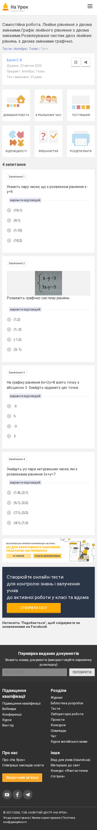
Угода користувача (16, 817)
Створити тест (33, 608)
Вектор (8, 725)
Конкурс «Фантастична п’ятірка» (69, 773)
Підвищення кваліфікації (21, 703)
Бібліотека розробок (67, 703)
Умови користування (46, 817)
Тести (55, 709)
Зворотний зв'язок (22, 777)
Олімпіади (58, 731)
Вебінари (9, 709)
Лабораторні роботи (67, 714)
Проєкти (58, 720)
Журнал (56, 698)
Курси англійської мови (69, 742)
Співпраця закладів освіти (23, 765)
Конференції (12, 714)
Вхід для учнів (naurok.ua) (70, 760)
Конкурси (58, 725)
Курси (7, 720)
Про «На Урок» (13, 760)
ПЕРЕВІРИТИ (82, 672)
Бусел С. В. (15, 60)
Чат (54, 736)
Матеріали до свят (65, 765)
